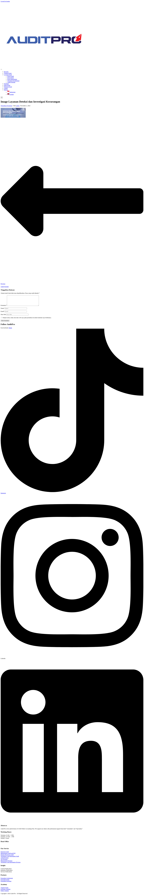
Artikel (6, 88)
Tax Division (4, 859)
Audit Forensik (11, 82)
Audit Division (4, 857)
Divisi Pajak (10, 77)
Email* (2, 311)
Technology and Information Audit (10, 856)
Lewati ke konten (5, 1)
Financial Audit (5, 851)
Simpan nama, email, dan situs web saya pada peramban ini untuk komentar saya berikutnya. (27, 317)
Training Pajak (4, 887)
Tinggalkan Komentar (6, 105)
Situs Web (3, 314)
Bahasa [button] (6, 89)
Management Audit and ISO (8, 853)
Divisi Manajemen (12, 79)
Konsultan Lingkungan (7, 878)
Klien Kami (7, 85)
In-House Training (5, 889)
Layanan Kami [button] (8, 74)
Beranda (6, 71)
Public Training (5, 890)
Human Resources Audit (7, 854)
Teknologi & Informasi (13, 80)
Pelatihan (6, 83)
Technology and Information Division (10, 862)
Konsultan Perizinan (6, 881)
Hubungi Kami (8, 86)
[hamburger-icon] (1, 69)
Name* (2, 308)
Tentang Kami (8, 73)
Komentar (4, 305)
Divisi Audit (10, 76)
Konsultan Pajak (5, 879)
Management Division (6, 860)
